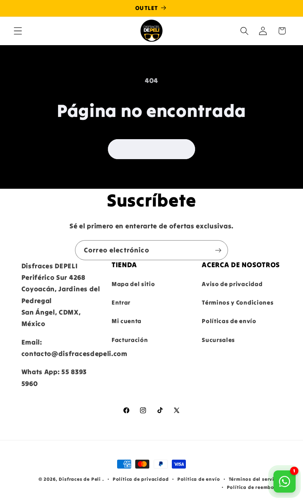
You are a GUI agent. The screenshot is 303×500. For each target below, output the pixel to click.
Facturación (130, 339)
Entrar (121, 302)
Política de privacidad (141, 479)
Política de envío (198, 479)
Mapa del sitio (133, 284)
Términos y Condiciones (237, 302)
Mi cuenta (127, 321)
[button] (17, 30)
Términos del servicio (255, 479)
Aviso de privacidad (232, 284)
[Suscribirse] (218, 250)
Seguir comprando (151, 149)
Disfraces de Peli (80, 479)
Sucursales (218, 339)
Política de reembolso (254, 487)
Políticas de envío (229, 321)
